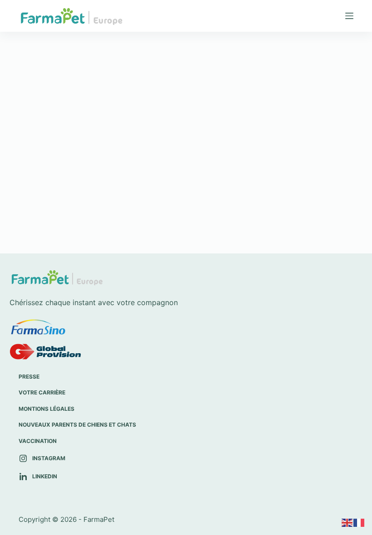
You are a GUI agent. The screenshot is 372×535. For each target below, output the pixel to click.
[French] (359, 522)
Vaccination (38, 441)
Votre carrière (42, 392)
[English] (347, 522)
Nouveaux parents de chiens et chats (77, 424)
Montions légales (46, 408)
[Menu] (349, 16)
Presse (29, 376)
